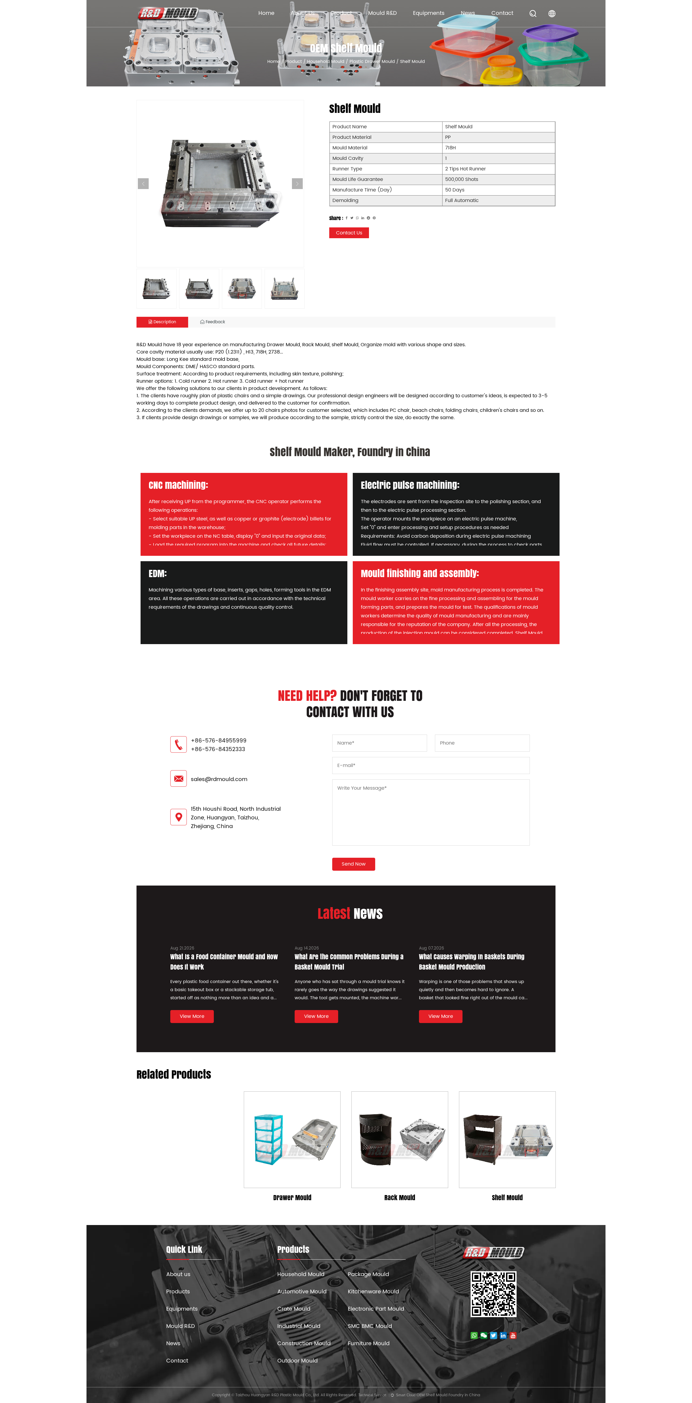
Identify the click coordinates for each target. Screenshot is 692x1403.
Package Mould (368, 1274)
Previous (143, 183)
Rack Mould (399, 1197)
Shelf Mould (507, 1197)
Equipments (429, 13)
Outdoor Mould (297, 1361)
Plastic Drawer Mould (372, 61)
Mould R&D (382, 13)
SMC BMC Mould (370, 1326)
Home (266, 13)
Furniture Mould (369, 1343)
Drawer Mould (292, 1197)
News (468, 13)
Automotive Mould (302, 1291)
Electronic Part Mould (376, 1309)
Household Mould (325, 61)
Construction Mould (304, 1343)
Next (297, 183)
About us (178, 1274)
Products (178, 1291)
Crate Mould (293, 1309)
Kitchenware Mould (373, 1291)
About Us (303, 13)
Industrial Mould (298, 1326)
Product (341, 13)
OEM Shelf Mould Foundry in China (448, 1395)
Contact (502, 13)
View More (192, 1016)
